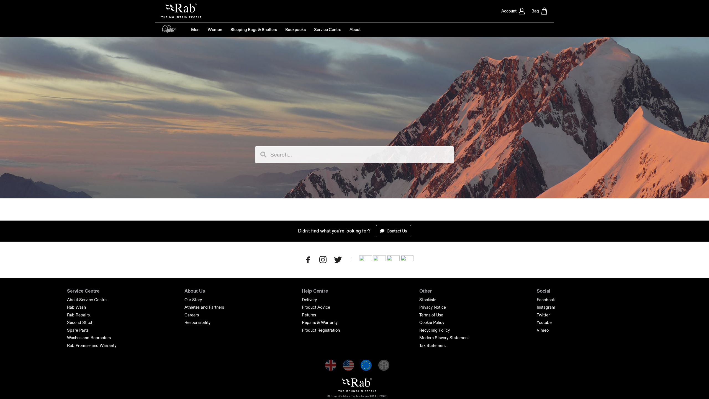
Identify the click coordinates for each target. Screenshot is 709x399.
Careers (191, 315)
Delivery (309, 299)
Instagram (546, 307)
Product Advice (316, 307)
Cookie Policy (431, 322)
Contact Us (396, 231)
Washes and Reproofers (89, 337)
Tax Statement (432, 345)
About (355, 29)
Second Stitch (80, 322)
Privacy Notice (432, 307)
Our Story (193, 299)
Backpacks (295, 29)
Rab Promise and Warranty (91, 345)
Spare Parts (78, 330)
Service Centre (327, 29)
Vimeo (543, 330)
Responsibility (197, 322)
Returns (309, 315)
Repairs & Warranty (320, 322)
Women (215, 29)
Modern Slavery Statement (444, 337)
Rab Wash (76, 307)
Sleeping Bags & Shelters (253, 29)
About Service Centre (87, 299)
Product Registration (321, 330)
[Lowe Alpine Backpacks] (169, 31)
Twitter (543, 315)
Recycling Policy (434, 330)
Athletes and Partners (204, 307)
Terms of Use (431, 315)
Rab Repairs (78, 315)
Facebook (546, 299)
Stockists (427, 299)
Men (195, 29)
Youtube (544, 322)
